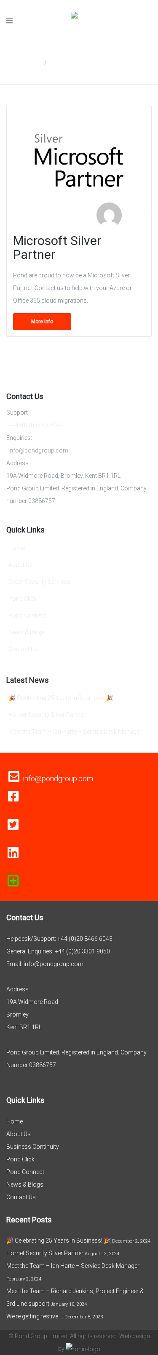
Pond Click (22, 598)
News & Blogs (27, 632)
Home (33, 63)
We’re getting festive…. (34, 1316)
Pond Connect (27, 615)
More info (42, 322)
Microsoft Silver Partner (57, 247)
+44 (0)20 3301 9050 (82, 951)
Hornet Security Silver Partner (47, 714)
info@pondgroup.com (38, 450)
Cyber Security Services (39, 581)
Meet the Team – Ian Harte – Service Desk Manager (75, 731)
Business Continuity (32, 1146)
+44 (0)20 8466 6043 (36, 425)
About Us (20, 565)
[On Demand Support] (13, 881)
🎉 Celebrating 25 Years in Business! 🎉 (60, 698)
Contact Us (23, 649)
